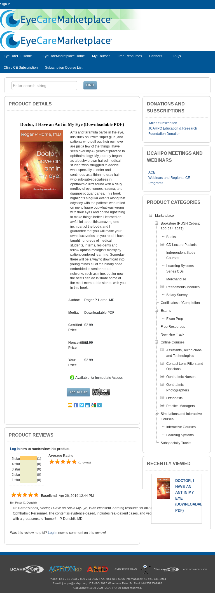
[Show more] (99, 404)
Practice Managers (180, 406)
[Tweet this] (82, 404)
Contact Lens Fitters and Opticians (184, 366)
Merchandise (176, 279)
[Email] (70, 404)
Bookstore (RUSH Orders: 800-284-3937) (180, 226)
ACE (151, 172)
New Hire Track (172, 334)
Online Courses (172, 342)
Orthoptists (174, 398)
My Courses (101, 56)
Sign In (5, 4)
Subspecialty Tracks (176, 443)
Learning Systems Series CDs (180, 268)
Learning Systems (180, 435)
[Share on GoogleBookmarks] (94, 404)
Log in (15, 449)
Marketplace (164, 216)
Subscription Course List (63, 68)
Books (171, 237)
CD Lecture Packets (181, 245)
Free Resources (130, 56)
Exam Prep (174, 319)
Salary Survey (177, 295)
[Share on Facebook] (76, 404)
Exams (166, 311)
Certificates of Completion (180, 303)
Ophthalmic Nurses (180, 377)
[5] (51, 461)
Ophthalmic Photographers (177, 387)
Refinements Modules (183, 287)
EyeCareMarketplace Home (64, 56)
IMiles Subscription (162, 123)
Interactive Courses (181, 427)
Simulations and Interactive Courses (181, 416)
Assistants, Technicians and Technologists (184, 352)
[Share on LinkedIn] (88, 404)
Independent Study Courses (180, 255)
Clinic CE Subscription (21, 68)
